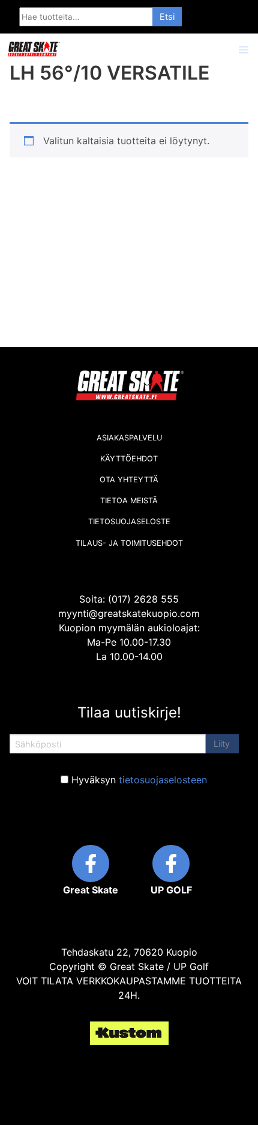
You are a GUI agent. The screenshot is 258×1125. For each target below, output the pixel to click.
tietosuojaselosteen (163, 780)
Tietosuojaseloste (129, 521)
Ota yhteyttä (129, 479)
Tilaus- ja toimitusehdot (129, 543)
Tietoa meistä (129, 500)
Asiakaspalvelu (129, 437)
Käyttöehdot (129, 458)
